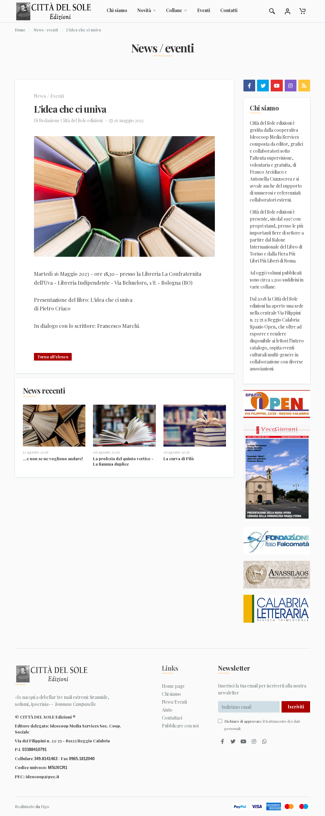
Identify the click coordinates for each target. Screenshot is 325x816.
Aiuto (167, 710)
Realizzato (25, 806)
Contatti (228, 10)
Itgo (45, 806)
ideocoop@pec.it (42, 776)
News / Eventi (49, 96)
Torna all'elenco (52, 356)
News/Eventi (174, 702)
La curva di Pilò (178, 458)
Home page (173, 686)
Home (20, 29)
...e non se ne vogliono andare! (53, 458)
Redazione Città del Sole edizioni (71, 120)
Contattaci (172, 718)
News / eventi (46, 29)
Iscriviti (296, 707)
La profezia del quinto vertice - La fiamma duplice (123, 461)
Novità (144, 10)
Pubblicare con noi (180, 726)
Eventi (203, 10)
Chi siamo (117, 10)
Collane (174, 10)
